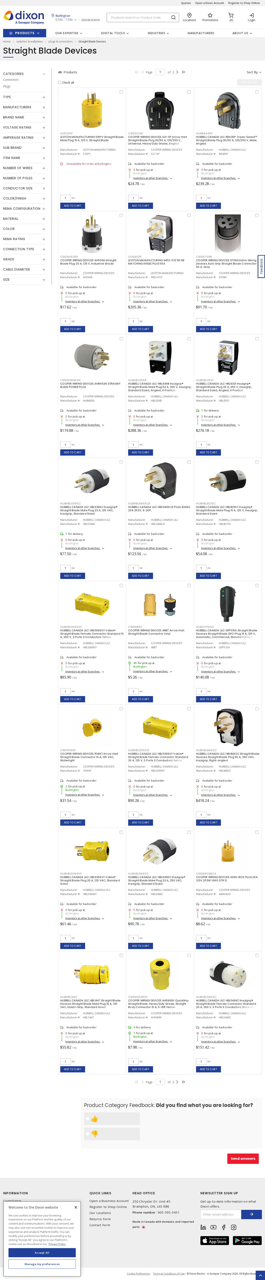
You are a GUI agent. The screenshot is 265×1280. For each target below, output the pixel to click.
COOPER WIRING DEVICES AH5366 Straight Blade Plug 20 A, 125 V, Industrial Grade (88, 262)
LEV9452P (134, 257)
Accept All (42, 1253)
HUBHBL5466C (138, 873)
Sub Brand (12, 148)
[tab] (24, 73)
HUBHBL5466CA (139, 503)
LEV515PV (66, 133)
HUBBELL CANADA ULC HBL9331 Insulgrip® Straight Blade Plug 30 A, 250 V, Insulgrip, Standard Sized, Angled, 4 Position (224, 387)
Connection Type (18, 249)
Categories (13, 74)
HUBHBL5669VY (71, 627)
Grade (8, 259)
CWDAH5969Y (138, 997)
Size (6, 279)
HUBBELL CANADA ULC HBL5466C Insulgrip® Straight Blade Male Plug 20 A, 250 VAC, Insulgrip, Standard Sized (157, 880)
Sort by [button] (252, 72)
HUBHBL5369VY (139, 750)
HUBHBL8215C (206, 503)
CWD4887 (135, 627)
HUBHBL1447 (68, 997)
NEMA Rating (14, 239)
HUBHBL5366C (70, 503)
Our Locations (100, 1213)
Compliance (12, 1201)
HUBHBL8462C (206, 750)
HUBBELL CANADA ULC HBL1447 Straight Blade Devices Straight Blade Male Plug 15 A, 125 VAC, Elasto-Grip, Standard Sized (90, 1004)
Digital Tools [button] (113, 33)
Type (7, 97)
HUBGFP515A (205, 627)
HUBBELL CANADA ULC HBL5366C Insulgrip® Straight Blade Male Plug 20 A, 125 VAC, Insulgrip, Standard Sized (89, 510)
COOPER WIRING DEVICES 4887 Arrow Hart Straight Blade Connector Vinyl (156, 632)
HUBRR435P (204, 133)
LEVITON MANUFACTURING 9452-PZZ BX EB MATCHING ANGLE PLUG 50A (156, 262)
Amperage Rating (18, 137)
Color (9, 229)
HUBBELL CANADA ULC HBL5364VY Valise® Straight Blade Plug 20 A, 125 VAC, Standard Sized (90, 880)
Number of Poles (18, 178)
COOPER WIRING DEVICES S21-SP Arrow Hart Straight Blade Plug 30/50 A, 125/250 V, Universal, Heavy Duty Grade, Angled (157, 140)
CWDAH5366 (69, 257)
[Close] (75, 1207)
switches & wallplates (29, 41)
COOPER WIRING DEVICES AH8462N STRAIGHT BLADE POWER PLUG (90, 385)
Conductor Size (18, 188)
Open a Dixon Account (209, 3)
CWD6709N (204, 257)
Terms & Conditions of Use (169, 1273)
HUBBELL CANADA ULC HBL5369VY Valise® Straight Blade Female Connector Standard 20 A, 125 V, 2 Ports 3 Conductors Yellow (158, 757)
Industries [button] (156, 33)
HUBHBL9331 (204, 380)
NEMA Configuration (21, 208)
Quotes (186, 3)
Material (10, 219)
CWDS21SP (135, 133)
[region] (42, 1239)
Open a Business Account (109, 1201)
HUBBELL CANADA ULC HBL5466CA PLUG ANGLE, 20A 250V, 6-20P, (159, 508)
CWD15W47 (68, 750)
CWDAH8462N (70, 380)
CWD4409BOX (206, 873)
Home (7, 41)
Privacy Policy (57, 1244)
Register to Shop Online (244, 3)
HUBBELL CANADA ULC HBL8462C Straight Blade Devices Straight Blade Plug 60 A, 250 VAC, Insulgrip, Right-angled (228, 757)
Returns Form (100, 1219)
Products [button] (25, 33)
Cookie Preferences (138, 1274)
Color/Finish (14, 198)
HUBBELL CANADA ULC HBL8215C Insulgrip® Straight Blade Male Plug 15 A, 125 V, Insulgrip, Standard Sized (227, 510)
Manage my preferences (42, 1264)
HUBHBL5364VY (71, 873)
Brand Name (13, 117)
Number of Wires (18, 168)
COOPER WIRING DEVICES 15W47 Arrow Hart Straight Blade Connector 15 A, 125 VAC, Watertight (89, 757)
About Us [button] (240, 33)
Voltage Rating (17, 127)
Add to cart (73, 205)
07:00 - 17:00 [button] (64, 20)
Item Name (11, 158)
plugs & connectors (61, 41)
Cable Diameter (16, 269)
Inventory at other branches (150, 178)
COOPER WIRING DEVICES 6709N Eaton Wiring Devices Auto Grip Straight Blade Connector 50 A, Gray (226, 264)
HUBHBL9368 (137, 380)
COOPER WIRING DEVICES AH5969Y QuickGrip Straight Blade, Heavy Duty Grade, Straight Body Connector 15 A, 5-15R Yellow (158, 1004)
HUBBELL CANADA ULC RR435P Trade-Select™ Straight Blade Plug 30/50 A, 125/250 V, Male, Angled (226, 140)
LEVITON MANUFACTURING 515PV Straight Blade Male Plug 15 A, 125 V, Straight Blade (92, 138)
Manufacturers (201, 33)
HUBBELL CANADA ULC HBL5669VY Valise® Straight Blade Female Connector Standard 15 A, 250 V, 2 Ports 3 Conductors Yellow (92, 634)
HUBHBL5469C (206, 997)
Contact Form (99, 1225)
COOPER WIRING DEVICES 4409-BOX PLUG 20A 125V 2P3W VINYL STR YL (227, 878)
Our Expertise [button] (66, 33)
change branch (90, 19)
